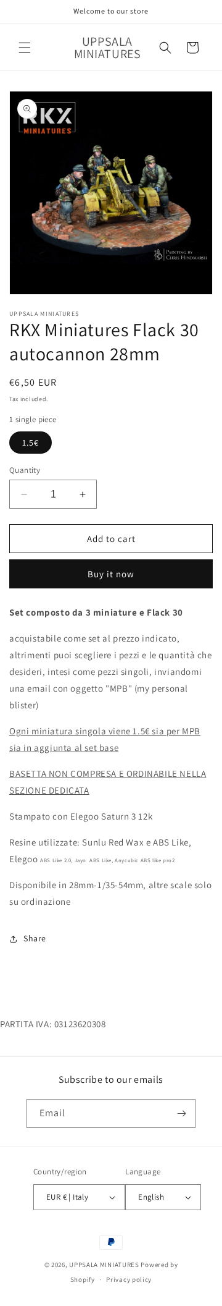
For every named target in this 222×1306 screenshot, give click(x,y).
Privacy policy (129, 1279)
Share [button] (34, 938)
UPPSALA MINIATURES (104, 1264)
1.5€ (30, 442)
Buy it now (111, 574)
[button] (24, 47)
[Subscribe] (181, 1113)
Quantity (24, 470)
